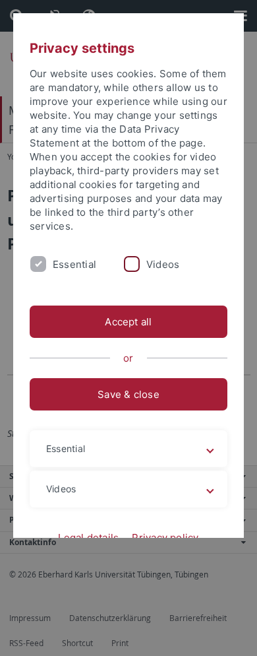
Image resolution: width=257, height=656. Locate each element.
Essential (74, 264)
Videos (162, 264)
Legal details (88, 537)
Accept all (128, 321)
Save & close (128, 394)
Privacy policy (165, 537)
